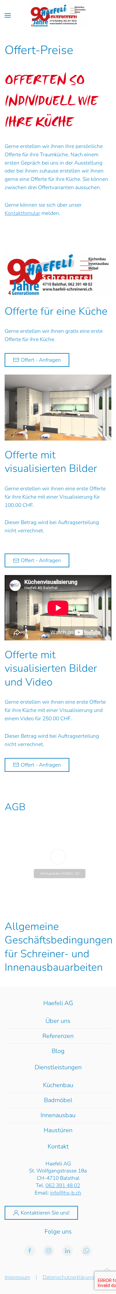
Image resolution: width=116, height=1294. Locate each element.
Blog (58, 1051)
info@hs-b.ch (65, 1192)
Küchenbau (58, 1085)
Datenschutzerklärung (68, 1277)
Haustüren (58, 1130)
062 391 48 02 (62, 1185)
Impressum (17, 1277)
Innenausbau (58, 1115)
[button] (8, 15)
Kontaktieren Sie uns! (45, 1212)
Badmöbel (58, 1100)
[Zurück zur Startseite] (58, 15)
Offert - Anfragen (41, 359)
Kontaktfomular (22, 213)
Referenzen (58, 1036)
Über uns (58, 1021)
